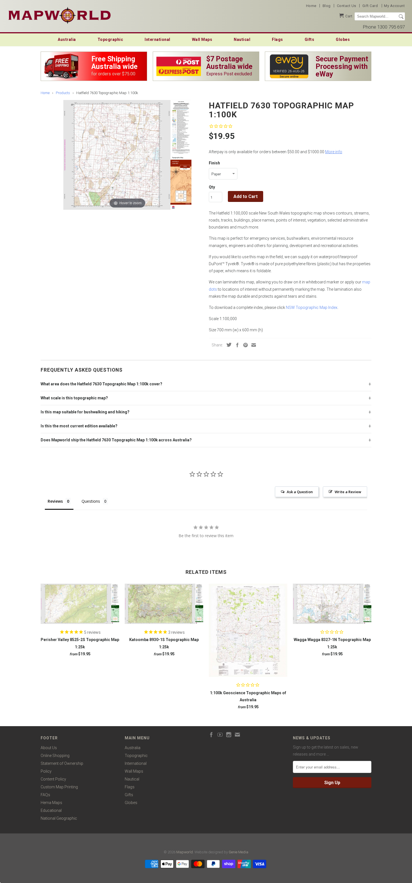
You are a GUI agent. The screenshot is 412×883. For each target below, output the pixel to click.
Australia (67, 39)
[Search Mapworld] (401, 16)
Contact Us (346, 6)
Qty (212, 187)
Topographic (110, 39)
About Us (49, 747)
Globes (343, 39)
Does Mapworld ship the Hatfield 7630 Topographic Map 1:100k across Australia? (116, 440)
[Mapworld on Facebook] (211, 734)
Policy (46, 771)
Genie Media (238, 852)
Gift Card (370, 6)
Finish (214, 163)
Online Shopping (55, 755)
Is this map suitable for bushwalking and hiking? (85, 412)
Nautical (242, 39)
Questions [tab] (91, 501)
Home (311, 6)
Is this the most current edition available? (79, 426)
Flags (277, 39)
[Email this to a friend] (252, 345)
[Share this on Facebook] (236, 345)
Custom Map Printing (59, 787)
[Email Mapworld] (237, 734)
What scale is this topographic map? (74, 398)
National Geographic (59, 818)
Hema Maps (51, 802)
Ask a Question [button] (300, 491)
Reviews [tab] (55, 501)
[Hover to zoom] (127, 154)
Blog (327, 6)
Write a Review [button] (348, 491)
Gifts (309, 39)
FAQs (45, 795)
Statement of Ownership (62, 763)
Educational (51, 810)
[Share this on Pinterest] (244, 345)
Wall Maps (202, 39)
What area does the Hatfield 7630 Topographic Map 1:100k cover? (101, 384)
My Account (394, 6)
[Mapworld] (59, 14)
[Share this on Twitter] (228, 344)
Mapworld (184, 852)
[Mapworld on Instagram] (228, 734)
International (157, 39)
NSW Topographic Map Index (311, 307)
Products (63, 93)
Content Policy (53, 779)
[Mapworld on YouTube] (220, 734)
